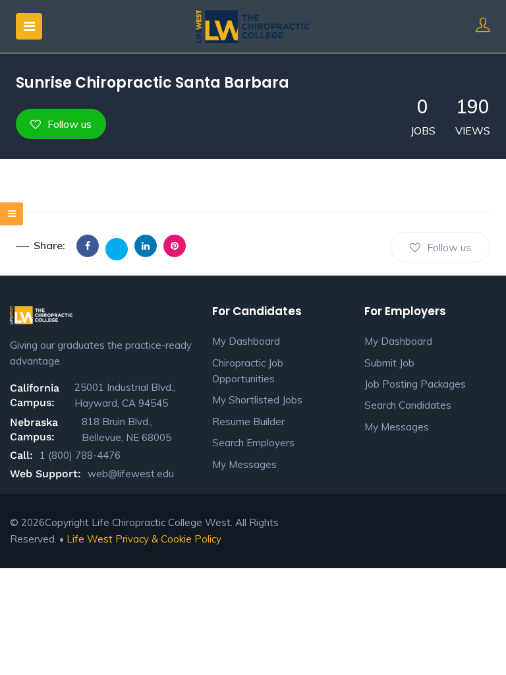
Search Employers (253, 442)
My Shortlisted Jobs (257, 400)
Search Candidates (407, 405)
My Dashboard (246, 341)
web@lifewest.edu (131, 473)
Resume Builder (248, 421)
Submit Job (389, 363)
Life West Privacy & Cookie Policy (144, 539)
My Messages (244, 464)
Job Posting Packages (415, 384)
